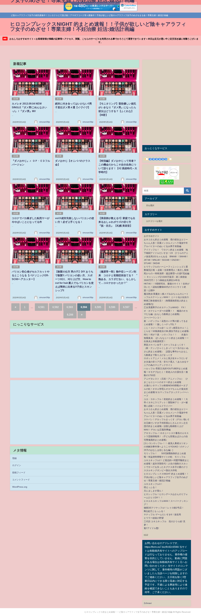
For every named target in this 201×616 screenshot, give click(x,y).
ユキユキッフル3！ (153, 484)
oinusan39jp (44, 122)
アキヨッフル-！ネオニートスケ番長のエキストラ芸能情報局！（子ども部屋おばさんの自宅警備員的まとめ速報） (166, 436)
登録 (14, 458)
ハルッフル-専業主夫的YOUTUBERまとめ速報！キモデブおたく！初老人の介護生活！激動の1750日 (166, 371)
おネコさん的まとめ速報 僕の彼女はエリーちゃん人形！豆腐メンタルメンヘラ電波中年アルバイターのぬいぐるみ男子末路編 (166, 242)
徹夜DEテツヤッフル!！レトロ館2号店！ (164, 508)
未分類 (15, 98)
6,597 (126, 307)
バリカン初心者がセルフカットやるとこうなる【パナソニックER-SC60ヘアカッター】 (30, 275)
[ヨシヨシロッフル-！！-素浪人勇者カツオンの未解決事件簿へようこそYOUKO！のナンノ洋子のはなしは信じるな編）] (166, 446)
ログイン (16, 465)
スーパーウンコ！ (152, 317)
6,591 (41, 307)
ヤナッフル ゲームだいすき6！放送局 (162, 514)
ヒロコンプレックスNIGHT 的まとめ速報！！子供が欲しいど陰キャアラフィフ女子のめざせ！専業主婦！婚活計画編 (166, 477)
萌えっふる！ (150, 487)
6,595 (98, 307)
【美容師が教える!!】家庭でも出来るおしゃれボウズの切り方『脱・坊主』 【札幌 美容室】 (116, 222)
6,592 (55, 307)
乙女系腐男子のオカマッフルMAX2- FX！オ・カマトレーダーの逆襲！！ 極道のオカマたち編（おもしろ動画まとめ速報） (166, 310)
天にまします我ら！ (154, 491)
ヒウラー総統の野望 (154, 518)
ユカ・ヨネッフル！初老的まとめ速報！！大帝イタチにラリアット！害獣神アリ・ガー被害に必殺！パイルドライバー (166, 402)
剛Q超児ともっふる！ (154, 511)
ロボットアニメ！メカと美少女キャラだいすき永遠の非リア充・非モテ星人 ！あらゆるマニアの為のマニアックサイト (166, 361)
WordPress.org (19, 487)
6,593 (70, 307)
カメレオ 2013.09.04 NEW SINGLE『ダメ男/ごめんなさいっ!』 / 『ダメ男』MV (29, 107)
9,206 (70, 314)
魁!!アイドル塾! (151, 528)
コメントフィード (21, 479)
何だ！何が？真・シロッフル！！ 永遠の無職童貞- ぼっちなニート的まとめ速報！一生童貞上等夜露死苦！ (166, 337)
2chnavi (148, 603)
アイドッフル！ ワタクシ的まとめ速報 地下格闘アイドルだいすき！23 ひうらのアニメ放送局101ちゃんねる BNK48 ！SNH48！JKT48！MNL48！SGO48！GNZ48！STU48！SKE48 (166, 256)
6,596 (112, 307)
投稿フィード (18, 472)
